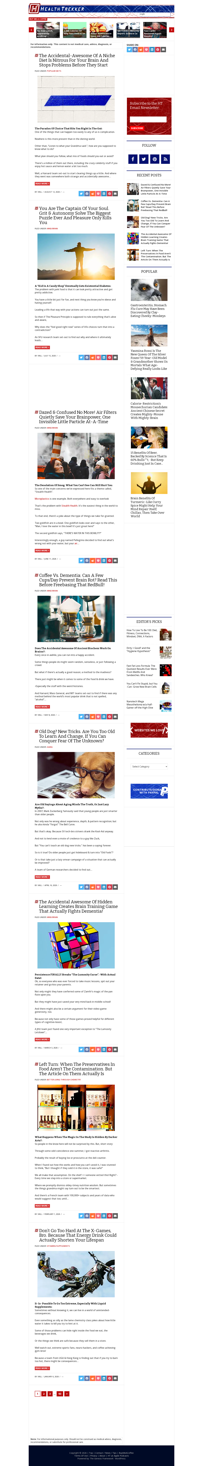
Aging (50, 747)
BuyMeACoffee (126, 1452)
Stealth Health (69, 505)
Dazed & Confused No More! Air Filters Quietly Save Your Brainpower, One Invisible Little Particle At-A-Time (78, 417)
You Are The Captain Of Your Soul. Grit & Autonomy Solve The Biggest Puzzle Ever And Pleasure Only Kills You (75, 215)
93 (59, 1394)
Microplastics (42, 498)
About (102, 1455)
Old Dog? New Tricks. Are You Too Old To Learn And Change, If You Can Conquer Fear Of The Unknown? (77, 736)
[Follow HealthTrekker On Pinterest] (154, 159)
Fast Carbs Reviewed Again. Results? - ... (153, 33)
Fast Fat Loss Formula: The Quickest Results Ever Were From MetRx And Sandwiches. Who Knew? (142, 670)
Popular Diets (54, 71)
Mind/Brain (52, 228)
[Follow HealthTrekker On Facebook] (133, 159)
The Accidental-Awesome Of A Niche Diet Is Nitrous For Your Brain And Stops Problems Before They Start (77, 60)
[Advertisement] (58, 385)
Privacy (93, 1455)
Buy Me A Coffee (38, 19)
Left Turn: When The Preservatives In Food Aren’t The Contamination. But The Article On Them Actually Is (77, 1069)
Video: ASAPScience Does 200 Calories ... (101, 35)
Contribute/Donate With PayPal (149, 791)
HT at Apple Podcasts (118, 1455)
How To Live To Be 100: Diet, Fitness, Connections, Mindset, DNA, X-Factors (142, 633)
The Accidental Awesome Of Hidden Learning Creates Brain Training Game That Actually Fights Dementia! (78, 906)
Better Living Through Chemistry (64, 1079)
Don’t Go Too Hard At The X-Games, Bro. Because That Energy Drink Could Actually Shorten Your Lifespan (78, 1235)
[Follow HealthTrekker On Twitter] (144, 159)
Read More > (42, 183)
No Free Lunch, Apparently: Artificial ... (45, 33)
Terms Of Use (81, 1455)
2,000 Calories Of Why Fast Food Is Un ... (74, 33)
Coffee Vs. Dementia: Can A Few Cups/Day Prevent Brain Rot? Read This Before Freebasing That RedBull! (78, 580)
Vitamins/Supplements (58, 1246)
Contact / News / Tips (106, 1452)
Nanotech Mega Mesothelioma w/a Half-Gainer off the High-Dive (140, 704)
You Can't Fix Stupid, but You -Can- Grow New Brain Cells (142, 685)
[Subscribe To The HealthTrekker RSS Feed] (165, 159)
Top (91, 1452)
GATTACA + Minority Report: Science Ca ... (128, 33)
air (75, 543)
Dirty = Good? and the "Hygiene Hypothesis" (139, 649)
